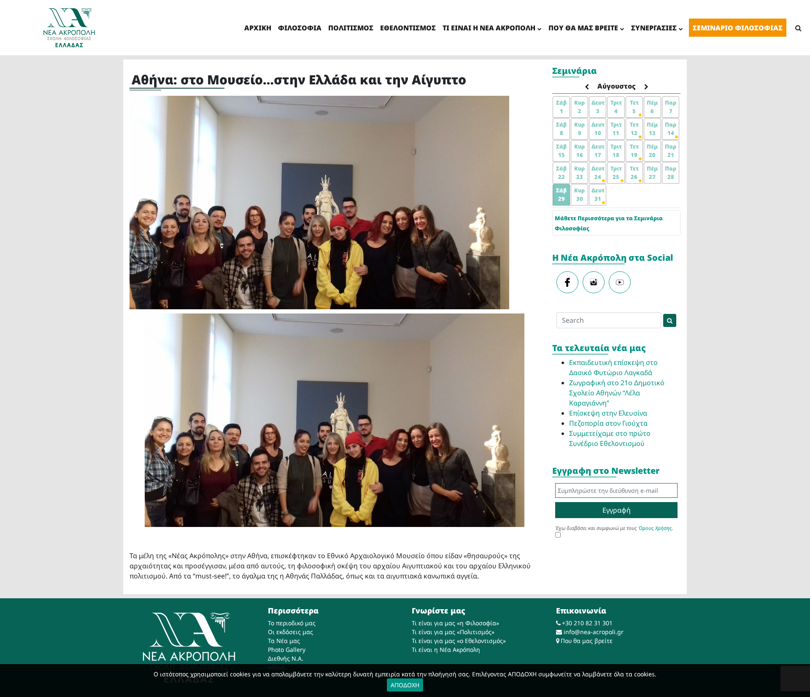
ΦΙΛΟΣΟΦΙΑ (299, 27)
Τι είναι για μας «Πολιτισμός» (453, 632)
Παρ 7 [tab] (670, 107)
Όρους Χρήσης (655, 528)
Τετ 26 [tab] (634, 173)
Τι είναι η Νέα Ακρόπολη (446, 650)
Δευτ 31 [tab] (598, 194)
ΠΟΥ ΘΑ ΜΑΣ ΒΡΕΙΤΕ (583, 27)
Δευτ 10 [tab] (598, 129)
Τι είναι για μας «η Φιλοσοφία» (455, 623)
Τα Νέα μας (284, 641)
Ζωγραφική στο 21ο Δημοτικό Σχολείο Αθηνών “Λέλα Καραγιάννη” (616, 393)
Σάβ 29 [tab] (561, 194)
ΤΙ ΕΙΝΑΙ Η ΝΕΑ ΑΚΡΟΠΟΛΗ (489, 27)
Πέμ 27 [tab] (652, 173)
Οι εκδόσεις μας (290, 632)
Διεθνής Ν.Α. (285, 658)
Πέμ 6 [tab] (652, 107)
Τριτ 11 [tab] (616, 129)
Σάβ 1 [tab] (561, 107)
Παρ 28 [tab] (670, 173)
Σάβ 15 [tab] (561, 151)
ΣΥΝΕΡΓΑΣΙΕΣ (654, 27)
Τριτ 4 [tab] (616, 107)
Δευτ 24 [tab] (598, 173)
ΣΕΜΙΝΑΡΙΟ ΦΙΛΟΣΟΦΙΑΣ (738, 27)
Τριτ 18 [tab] (616, 151)
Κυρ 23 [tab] (579, 173)
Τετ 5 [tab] (634, 107)
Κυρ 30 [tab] (579, 194)
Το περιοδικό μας (292, 623)
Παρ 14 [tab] (670, 129)
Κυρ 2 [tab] (579, 107)
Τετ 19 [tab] (634, 151)
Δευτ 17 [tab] (598, 151)
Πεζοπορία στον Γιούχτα (608, 423)
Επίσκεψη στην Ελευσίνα (608, 413)
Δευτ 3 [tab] (598, 107)
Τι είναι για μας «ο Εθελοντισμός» (459, 641)
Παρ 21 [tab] (670, 151)
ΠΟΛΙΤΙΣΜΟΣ (350, 27)
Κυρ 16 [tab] (579, 151)
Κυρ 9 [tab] (579, 129)
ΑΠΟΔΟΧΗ (405, 685)
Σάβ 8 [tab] (561, 129)
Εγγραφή (616, 510)
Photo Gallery (286, 650)
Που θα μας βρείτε (587, 641)
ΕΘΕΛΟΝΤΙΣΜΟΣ (408, 27)
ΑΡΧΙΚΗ (257, 27)
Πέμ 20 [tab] (652, 151)
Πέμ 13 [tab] (652, 129)
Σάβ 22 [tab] (561, 173)
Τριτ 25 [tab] (616, 173)
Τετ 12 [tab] (634, 129)
